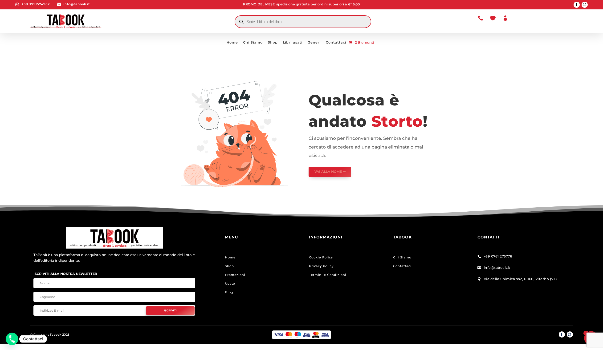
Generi (314, 42)
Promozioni (235, 275)
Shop (273, 42)
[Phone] (12, 339)
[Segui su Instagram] (585, 5)
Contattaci (336, 42)
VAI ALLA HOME (328, 171)
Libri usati (292, 42)
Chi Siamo (253, 42)
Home (232, 42)
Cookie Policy (321, 257)
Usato (230, 283)
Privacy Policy (321, 266)
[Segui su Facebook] (577, 5)
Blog (229, 292)
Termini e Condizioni (327, 275)
